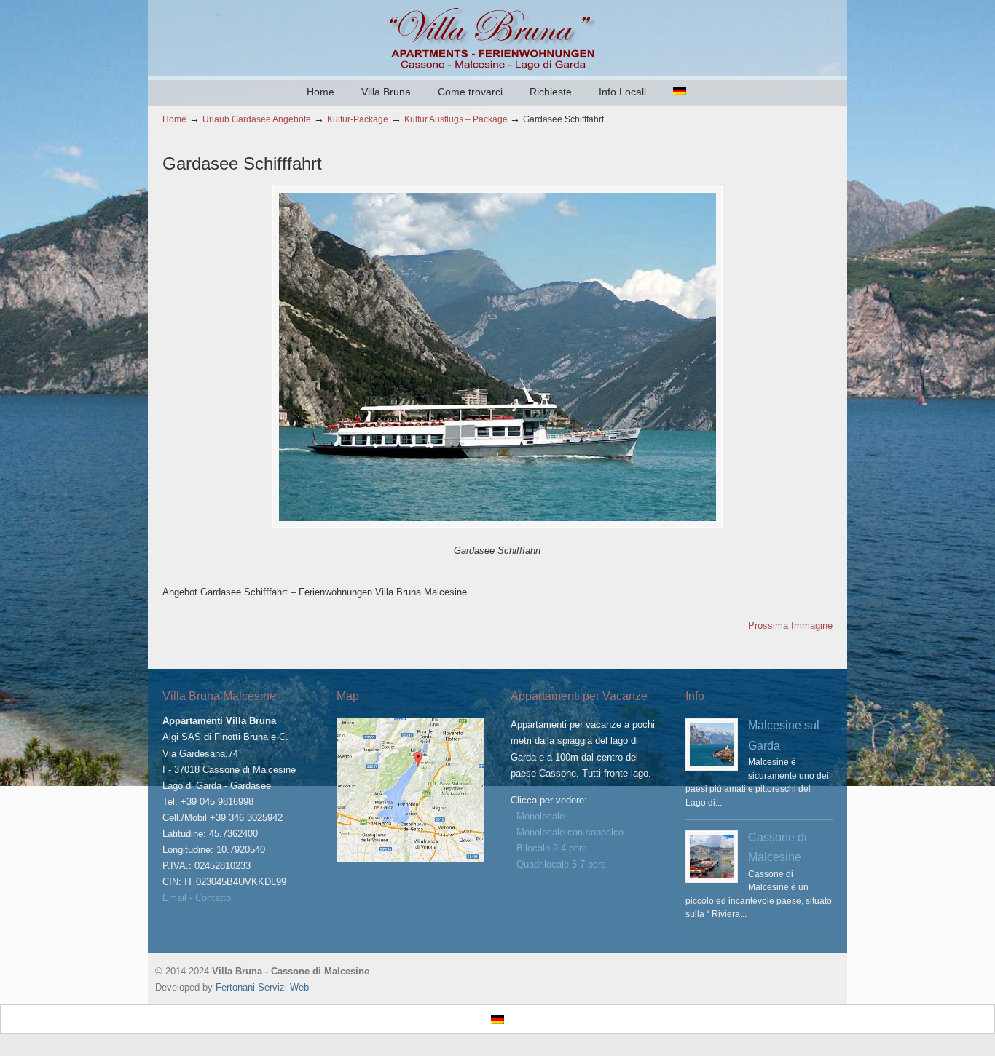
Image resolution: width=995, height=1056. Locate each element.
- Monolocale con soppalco (567, 832)
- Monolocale (538, 816)
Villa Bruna (497, 37)
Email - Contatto (196, 897)
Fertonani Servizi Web (262, 987)
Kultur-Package (357, 119)
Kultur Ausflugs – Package (456, 119)
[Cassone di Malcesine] (712, 856)
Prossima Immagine (790, 625)
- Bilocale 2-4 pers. (550, 848)
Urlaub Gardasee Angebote (256, 119)
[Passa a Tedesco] (679, 91)
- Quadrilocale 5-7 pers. (560, 864)
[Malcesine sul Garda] (712, 744)
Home (174, 119)
